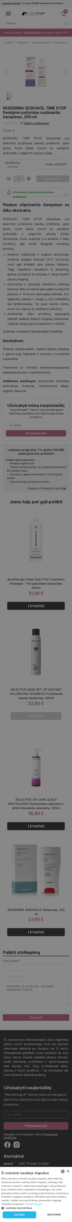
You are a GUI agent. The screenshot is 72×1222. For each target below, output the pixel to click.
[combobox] (63, 1171)
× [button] (67, 1171)
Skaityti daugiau (34, 1204)
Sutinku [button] (19, 1214)
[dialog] (36, 1194)
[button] (36, 1208)
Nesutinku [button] (54, 1214)
